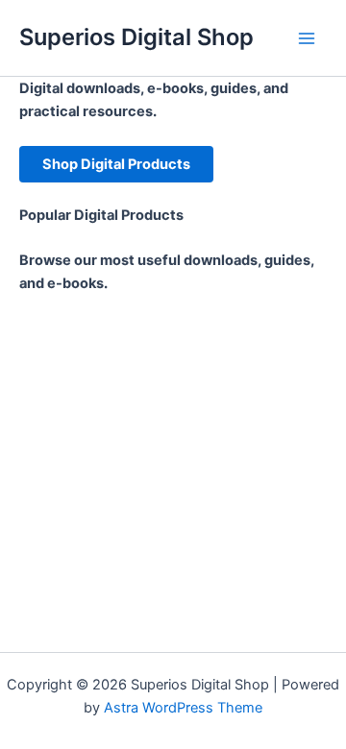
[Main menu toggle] (306, 38)
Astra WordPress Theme (183, 707)
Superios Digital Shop (136, 37)
